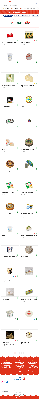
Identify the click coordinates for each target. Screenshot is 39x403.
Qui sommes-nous (5, 389)
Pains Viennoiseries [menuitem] (15, 8)
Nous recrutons (5, 391)
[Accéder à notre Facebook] (4, 382)
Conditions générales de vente (19, 390)
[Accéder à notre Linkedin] (7, 382)
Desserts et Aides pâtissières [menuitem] (31, 8)
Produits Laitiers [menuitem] (7, 8)
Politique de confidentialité (19, 394)
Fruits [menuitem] (22, 8)
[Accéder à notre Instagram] (2, 382)
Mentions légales (17, 392)
